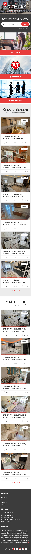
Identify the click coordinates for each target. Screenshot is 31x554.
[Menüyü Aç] (27, 4)
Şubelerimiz (4, 502)
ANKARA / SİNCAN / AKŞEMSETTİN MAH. (15, 167)
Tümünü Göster (15, 290)
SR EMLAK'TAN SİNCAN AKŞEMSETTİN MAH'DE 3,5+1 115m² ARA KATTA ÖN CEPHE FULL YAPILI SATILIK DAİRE (15, 472)
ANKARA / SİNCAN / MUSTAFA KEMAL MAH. (14, 282)
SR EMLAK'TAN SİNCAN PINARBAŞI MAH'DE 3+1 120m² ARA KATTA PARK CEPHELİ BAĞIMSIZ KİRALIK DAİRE (15, 444)
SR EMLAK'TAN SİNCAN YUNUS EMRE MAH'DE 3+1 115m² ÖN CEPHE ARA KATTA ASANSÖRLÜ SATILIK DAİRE (15, 223)
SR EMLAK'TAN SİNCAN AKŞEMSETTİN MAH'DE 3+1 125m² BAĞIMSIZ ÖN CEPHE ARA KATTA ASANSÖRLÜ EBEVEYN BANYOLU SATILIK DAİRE (14, 165)
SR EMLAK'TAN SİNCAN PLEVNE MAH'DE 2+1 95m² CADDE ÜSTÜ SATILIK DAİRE (14, 137)
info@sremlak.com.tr (9, 517)
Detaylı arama (24, 28)
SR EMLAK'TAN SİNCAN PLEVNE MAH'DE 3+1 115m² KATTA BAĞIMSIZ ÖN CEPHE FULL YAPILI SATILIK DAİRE (14, 194)
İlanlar (2, 500)
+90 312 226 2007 (8, 512)
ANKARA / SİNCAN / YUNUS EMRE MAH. (15, 225)
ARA (25, 24)
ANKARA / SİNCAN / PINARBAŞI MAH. (15, 417)
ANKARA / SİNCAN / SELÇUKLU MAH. (14, 253)
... (28, 542)
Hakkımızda (4, 497)
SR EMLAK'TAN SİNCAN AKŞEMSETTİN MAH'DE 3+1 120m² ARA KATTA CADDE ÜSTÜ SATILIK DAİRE (14, 386)
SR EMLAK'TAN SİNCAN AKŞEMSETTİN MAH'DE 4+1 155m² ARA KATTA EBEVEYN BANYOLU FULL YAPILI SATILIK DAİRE (14, 358)
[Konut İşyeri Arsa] (4, 24)
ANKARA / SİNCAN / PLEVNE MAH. (14, 139)
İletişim (3, 504)
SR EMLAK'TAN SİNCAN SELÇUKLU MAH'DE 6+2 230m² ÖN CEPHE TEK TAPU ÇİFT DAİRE (14, 251)
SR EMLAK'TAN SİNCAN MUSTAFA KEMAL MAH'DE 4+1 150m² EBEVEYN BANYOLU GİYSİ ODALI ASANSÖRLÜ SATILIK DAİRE (15, 280)
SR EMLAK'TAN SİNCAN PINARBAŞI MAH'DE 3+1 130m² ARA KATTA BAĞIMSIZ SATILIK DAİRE (14, 415)
